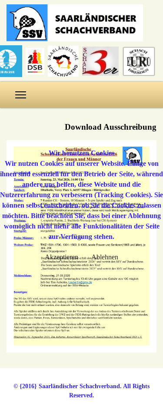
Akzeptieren (61, 257)
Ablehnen (104, 257)
